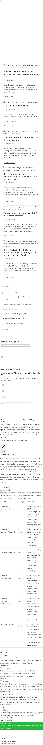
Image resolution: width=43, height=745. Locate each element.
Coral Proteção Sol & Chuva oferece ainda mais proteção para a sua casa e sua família (20, 252)
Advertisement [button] (5, 692)
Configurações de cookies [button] (9, 440)
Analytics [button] (3, 679)
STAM (31, 420)
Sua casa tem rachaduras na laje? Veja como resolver (20, 214)
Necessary (6, 487)
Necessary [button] (3, 485)
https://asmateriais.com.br (17, 323)
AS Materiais (10, 80)
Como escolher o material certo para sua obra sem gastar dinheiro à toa (21, 74)
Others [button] (2, 707)
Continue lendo (9, 97)
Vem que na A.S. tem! (10, 369)
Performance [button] (4, 666)
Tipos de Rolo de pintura (16, 106)
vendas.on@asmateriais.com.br (16, 319)
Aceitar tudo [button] (22, 440)
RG (26, 420)
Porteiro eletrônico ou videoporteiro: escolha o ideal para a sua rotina (21, 176)
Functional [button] (3, 653)
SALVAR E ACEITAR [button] (6, 718)
